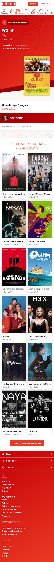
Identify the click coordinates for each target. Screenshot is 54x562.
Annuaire (25, 13)
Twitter (10, 467)
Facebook (11, 460)
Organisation (8, 485)
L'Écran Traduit (9, 509)
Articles (40, 13)
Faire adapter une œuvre (13, 528)
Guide (33, 13)
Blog (8, 454)
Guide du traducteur (11, 506)
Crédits (5, 556)
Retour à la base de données (28, 443)
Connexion (44, 4)
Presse (5, 553)
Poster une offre (9, 534)
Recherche (49, 13)
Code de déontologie (11, 513)
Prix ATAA (6, 488)
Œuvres (18, 13)
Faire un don (7, 546)
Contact (5, 549)
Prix (11, 13)
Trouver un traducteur (12, 531)
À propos (4, 13)
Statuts (5, 491)
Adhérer (33, 4)
